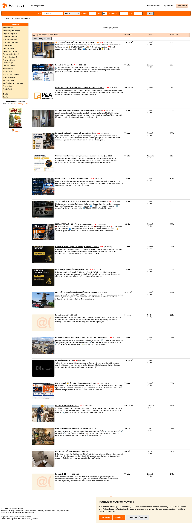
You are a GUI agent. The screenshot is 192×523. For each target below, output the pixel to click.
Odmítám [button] (119, 517)
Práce (17, 18)
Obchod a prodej (9, 48)
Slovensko (22, 519)
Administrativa (8, 28)
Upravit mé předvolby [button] (137, 517)
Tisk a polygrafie (9, 77)
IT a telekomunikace (10, 39)
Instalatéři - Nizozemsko (64, 65)
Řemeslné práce (9, 66)
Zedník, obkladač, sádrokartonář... (67, 451)
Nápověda (4, 511)
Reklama (33, 511)
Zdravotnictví (7, 86)
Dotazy (11, 511)
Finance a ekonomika (10, 37)
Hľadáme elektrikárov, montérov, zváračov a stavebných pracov (79, 156)
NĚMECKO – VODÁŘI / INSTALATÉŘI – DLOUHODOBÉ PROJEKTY (79, 88)
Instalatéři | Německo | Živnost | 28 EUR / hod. (72, 269)
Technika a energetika (11, 74)
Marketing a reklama (10, 42)
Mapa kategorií (6, 517)
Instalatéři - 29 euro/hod (64, 360)
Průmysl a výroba (9, 63)
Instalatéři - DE (60, 474)
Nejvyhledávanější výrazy (21, 517)
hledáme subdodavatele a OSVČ (67, 406)
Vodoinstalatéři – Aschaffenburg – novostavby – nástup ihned (78, 110)
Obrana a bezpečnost (10, 51)
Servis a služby (8, 69)
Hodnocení (19, 511)
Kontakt (26, 511)
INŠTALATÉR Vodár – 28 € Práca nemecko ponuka (73, 224)
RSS (57, 511)
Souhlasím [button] (105, 517)
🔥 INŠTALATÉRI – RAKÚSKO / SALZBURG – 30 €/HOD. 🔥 (77, 42)
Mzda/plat (128, 35)
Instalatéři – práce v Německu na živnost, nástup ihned (75, 133)
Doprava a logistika (10, 34)
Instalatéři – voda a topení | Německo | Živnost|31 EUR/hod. (77, 247)
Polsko (29, 519)
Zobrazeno (174, 35)
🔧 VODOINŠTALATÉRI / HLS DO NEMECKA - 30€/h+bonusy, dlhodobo (81, 201)
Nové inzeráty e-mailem (42, 39)
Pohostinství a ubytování (11, 54)
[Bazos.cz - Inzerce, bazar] (15, 7)
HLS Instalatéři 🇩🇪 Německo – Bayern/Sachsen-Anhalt (75, 383)
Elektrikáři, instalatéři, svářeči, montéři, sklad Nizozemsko (76, 292)
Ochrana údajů (50, 511)
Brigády (6, 94)
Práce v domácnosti (10, 57)
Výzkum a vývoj (8, 80)
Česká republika (12, 519)
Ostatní (5, 97)
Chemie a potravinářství (11, 31)
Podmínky (40, 511)
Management (8, 45)
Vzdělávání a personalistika (13, 83)
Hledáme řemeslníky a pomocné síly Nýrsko (71, 429)
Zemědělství (7, 89)
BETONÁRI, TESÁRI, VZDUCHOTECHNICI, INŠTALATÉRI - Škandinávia (81, 338)
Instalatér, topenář (62, 315)
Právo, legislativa (9, 60)
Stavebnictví (7, 72)
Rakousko (35, 519)
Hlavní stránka (8, 18)
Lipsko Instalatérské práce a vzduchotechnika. (72, 178)
